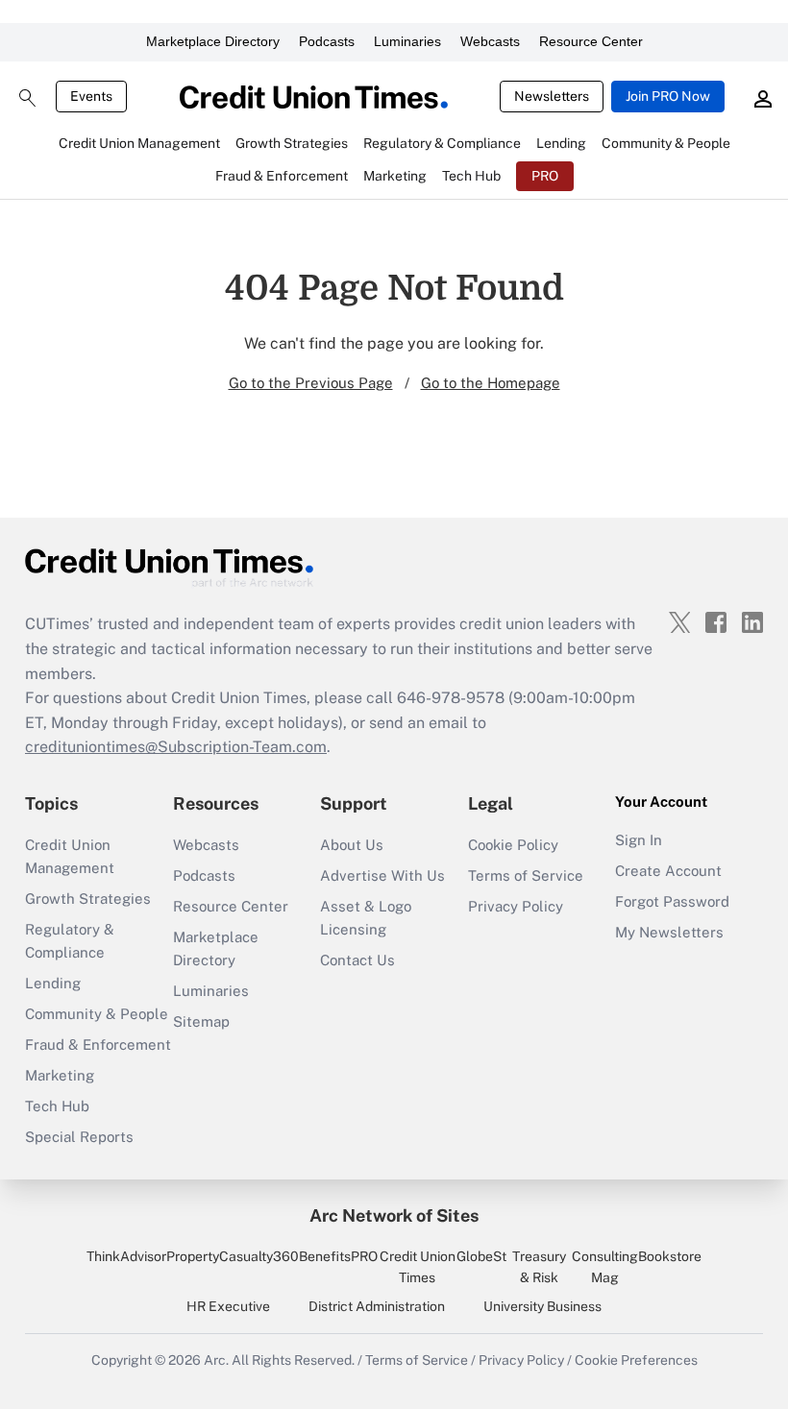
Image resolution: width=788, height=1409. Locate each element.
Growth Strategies (88, 898)
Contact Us (357, 960)
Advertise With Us (382, 875)
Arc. (216, 1360)
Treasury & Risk (539, 1267)
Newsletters (551, 96)
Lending (53, 983)
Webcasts (490, 41)
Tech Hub (57, 1106)
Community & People (96, 1014)
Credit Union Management (69, 856)
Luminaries (407, 41)
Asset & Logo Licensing (365, 917)
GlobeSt (481, 1256)
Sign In (638, 840)
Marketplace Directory (213, 41)
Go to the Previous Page (311, 383)
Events (91, 96)
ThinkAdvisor (126, 1256)
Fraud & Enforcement (98, 1044)
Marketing (59, 1075)
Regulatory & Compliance (69, 940)
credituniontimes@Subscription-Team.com (176, 747)
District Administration (376, 1306)
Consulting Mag (605, 1267)
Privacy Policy (515, 906)
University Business (542, 1306)
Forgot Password (672, 901)
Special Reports (79, 1137)
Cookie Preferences (636, 1360)
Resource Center (591, 41)
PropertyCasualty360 (232, 1256)
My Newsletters (669, 932)
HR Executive (228, 1306)
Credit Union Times (418, 1267)
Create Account (668, 870)
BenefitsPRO (338, 1256)
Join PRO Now (668, 96)
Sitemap (201, 1021)
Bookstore (670, 1256)
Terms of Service (525, 875)
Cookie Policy (513, 845)
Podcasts (327, 41)
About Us (351, 845)
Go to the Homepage (490, 383)
